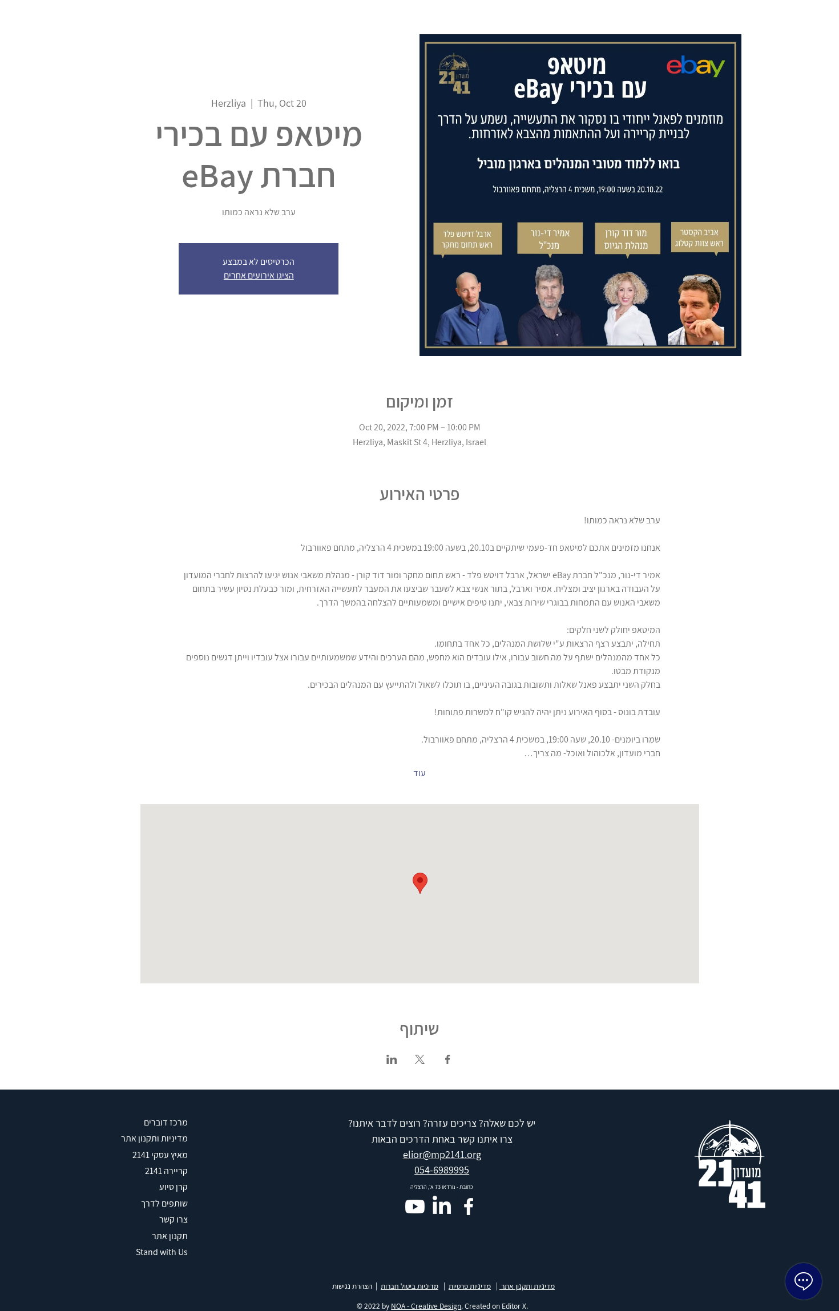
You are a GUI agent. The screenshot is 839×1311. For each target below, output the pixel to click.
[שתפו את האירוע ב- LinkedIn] (391, 1059)
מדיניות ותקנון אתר (527, 1286)
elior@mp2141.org (442, 1154)
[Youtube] (415, 1206)
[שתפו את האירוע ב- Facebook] (447, 1059)
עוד (419, 773)
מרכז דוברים (166, 1122)
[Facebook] (468, 1206)
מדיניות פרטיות (470, 1286)
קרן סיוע (173, 1187)
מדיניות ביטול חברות (409, 1286)
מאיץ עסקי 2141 (160, 1155)
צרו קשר (173, 1219)
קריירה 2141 (166, 1171)
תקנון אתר (170, 1236)
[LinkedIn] (441, 1206)
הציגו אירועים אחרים (259, 275)
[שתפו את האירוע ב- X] (419, 1059)
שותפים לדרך (164, 1203)
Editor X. (515, 1306)
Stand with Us (162, 1252)
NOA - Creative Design (426, 1306)
